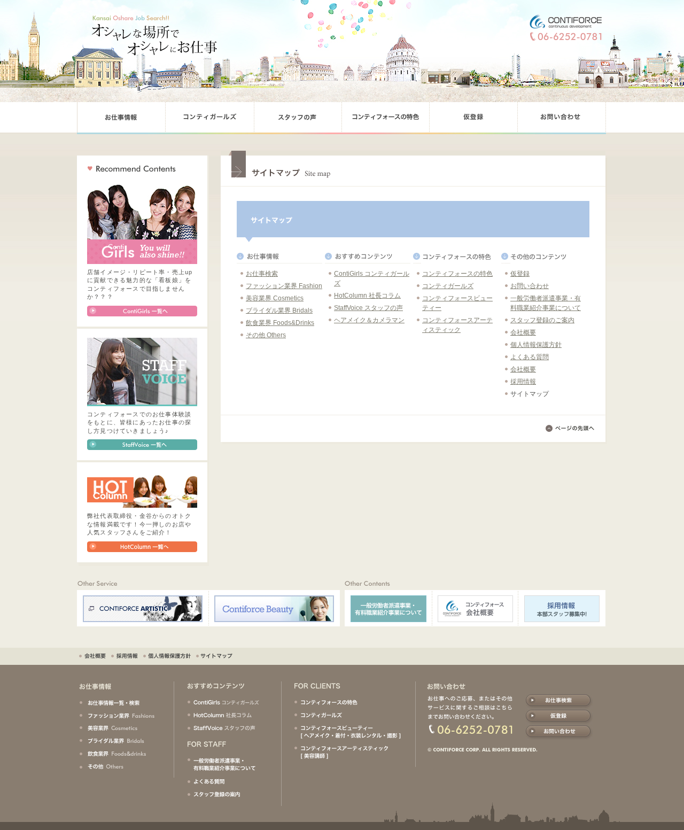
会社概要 (523, 332)
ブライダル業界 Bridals (279, 310)
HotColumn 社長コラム (367, 295)
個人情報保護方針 (536, 344)
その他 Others (266, 335)
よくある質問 (529, 357)
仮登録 (520, 273)
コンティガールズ (447, 286)
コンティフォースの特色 (457, 273)
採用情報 (523, 381)
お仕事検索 (262, 273)
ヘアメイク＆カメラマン (369, 320)
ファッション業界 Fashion (284, 286)
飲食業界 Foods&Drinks (280, 323)
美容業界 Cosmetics (275, 298)
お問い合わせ (529, 286)
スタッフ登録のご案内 (542, 320)
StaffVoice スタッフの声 (368, 308)
